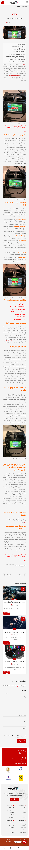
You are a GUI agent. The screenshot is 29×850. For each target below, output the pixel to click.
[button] (24, 842)
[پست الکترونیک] (25, 763)
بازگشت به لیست (14, 574)
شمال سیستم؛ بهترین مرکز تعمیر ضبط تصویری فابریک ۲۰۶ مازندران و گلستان (15, 57)
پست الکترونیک (21, 762)
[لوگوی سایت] (14, 2)
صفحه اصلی (24, 6)
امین (17, 605)
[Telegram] (14, 799)
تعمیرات (18, 6)
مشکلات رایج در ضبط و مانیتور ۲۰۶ (17, 48)
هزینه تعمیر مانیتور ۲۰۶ (19, 53)
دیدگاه (24, 697)
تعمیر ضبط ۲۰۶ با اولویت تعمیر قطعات (16, 54)
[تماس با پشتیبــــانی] (25, 752)
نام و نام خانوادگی (22, 715)
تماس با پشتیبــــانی (20, 750)
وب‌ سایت (24, 728)
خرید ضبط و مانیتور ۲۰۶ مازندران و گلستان (16, 59)
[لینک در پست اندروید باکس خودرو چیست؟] (14, 652)
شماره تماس (23, 690)
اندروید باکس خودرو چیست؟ (14, 661)
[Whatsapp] (11, 799)
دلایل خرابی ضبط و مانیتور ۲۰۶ (18, 46)
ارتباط (25, 522)
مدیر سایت (20, 22)
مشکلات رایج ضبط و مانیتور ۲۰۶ (18, 49)
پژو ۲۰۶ (24, 65)
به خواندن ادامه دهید (7, 613)
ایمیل (25, 722)
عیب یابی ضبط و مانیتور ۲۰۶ (18, 51)
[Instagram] (17, 799)
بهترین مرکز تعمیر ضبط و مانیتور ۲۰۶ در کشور (16, 61)
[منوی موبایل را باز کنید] (27, 2)
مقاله (14, 629)
